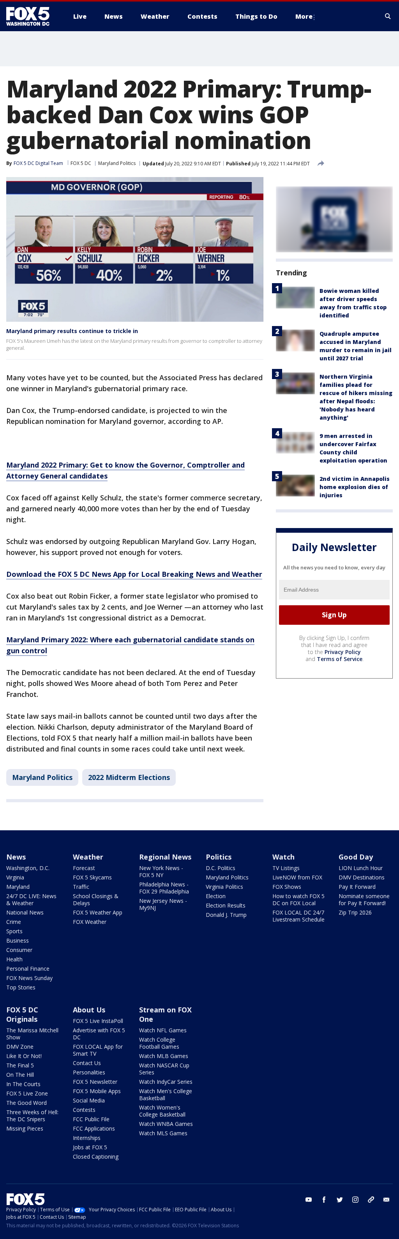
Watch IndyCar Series (165, 1081)
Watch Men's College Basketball (165, 1094)
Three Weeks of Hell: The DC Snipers (32, 1115)
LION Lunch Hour (361, 868)
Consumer (19, 950)
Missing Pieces (24, 1128)
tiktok (371, 1199)
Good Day (356, 856)
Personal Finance (27, 968)
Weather (88, 856)
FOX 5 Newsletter (95, 1081)
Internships (87, 1138)
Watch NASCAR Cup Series (164, 1069)
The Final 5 (20, 1065)
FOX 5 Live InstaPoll (98, 1021)
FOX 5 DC (81, 163)
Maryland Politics (117, 163)
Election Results (225, 905)
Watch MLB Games (163, 1056)
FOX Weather (89, 921)
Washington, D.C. (27, 868)
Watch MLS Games (163, 1133)
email (386, 1199)
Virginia (15, 877)
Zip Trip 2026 (355, 912)
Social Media (89, 1100)
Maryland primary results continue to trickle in (72, 331)
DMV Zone (20, 1046)
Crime (13, 921)
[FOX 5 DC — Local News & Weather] (32, 16)
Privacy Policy (343, 652)
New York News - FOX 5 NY (161, 871)
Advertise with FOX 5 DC (99, 1033)
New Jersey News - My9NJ (163, 904)
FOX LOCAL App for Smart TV (98, 1050)
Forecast (84, 868)
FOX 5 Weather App (97, 912)
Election (216, 896)
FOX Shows (286, 886)
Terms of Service (339, 659)
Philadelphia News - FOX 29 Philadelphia (164, 888)
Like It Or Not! (24, 1056)
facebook (324, 1199)
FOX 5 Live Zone (27, 1093)
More (303, 16)
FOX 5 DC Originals (22, 1014)
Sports (14, 931)
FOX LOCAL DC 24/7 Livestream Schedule (298, 916)
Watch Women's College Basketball (162, 1111)
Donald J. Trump (226, 914)
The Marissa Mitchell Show (32, 1033)
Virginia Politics (224, 886)
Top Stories (20, 987)
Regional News (165, 856)
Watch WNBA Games (166, 1123)
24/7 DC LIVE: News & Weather (31, 899)
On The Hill (20, 1074)
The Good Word (26, 1102)
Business (17, 940)
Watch (283, 856)
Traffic (81, 886)
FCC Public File (91, 1119)
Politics (218, 856)
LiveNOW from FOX (297, 877)
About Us (89, 1009)
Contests (84, 1109)
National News (25, 912)
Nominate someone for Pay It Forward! (364, 899)
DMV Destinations (362, 877)
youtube (308, 1199)
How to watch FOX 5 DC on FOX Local (298, 899)
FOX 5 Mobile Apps (97, 1091)
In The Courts (23, 1084)
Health (14, 959)
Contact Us (87, 1063)
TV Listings (286, 868)
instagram (355, 1199)
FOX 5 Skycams (92, 877)
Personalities (89, 1072)
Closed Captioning (95, 1156)
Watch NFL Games (163, 1030)
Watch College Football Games (159, 1043)
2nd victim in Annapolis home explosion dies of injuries (355, 487)
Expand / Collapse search (388, 16)
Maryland (18, 886)
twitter (340, 1199)
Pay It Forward (357, 886)
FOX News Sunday (29, 978)
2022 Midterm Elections (129, 777)
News (16, 856)
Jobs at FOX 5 (90, 1147)
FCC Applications (94, 1128)
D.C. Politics (220, 868)
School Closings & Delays (95, 899)
